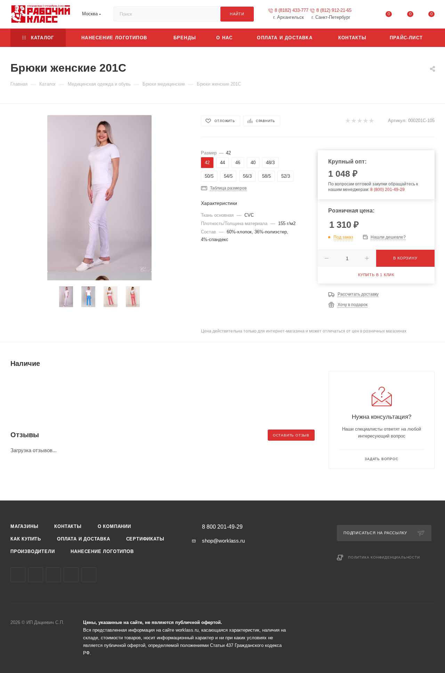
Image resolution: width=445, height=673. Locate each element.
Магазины (24, 526)
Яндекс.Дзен (88, 574)
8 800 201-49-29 (222, 527)
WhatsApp (71, 574)
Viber (53, 574)
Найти (237, 14)
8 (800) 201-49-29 (387, 189)
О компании (114, 526)
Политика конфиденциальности (384, 557)
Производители (32, 551)
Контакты (67, 526)
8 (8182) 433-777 (291, 10)
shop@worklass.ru (223, 541)
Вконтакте (17, 574)
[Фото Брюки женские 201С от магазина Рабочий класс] (99, 193)
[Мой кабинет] (367, 15)
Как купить (25, 539)
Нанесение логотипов (102, 551)
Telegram (35, 574)
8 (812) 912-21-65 (333, 10)
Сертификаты (145, 539)
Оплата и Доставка (83, 539)
